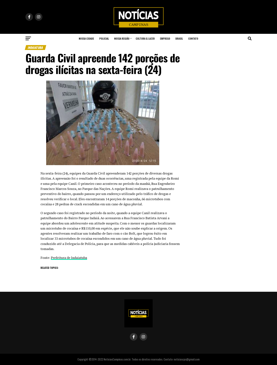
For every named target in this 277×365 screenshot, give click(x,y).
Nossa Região (121, 38)
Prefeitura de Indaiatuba (69, 257)
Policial (104, 38)
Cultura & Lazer (145, 38)
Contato (193, 38)
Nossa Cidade (86, 38)
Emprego (165, 38)
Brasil (179, 38)
